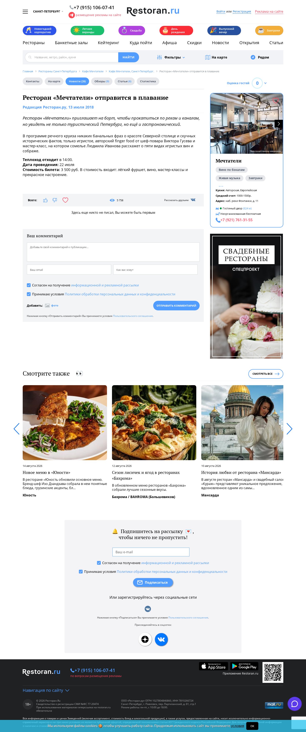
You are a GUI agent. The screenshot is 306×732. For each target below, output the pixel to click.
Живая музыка (229, 178)
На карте (219, 57)
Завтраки (268, 30)
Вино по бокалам (232, 170)
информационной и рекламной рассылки (105, 285)
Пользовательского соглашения (133, 316)
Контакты (32, 81)
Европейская (248, 190)
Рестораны (34, 42)
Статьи (276, 42)
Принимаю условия (103, 294)
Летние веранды (83, 30)
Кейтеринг (108, 42)
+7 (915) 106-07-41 (95, 670)
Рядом (263, 57)
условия (237, 725)
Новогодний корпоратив (38, 30)
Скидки (194, 42)
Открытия (249, 42)
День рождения (173, 30)
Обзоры (102, 81)
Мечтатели (228, 160)
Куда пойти (141, 42)
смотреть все (262, 374)
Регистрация (242, 11)
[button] (279, 123)
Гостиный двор (232, 208)
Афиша (169, 42)
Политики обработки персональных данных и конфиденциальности (120, 294)
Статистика (148, 81)
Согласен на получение (85, 285)
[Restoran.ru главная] (153, 11)
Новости (220, 42)
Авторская (232, 190)
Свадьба (131, 30)
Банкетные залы (71, 42)
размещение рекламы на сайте (98, 15)
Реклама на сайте (269, 12)
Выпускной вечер (222, 30)
